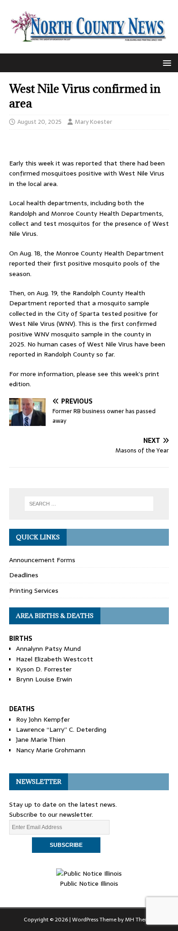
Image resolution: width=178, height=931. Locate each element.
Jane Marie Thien (40, 739)
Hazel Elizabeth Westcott (54, 659)
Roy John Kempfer (43, 719)
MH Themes (140, 919)
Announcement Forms (42, 560)
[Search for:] (89, 503)
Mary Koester (93, 122)
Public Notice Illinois (89, 883)
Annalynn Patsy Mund (48, 649)
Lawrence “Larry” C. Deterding (61, 729)
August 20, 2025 (39, 122)
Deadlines (23, 575)
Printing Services (33, 590)
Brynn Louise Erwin (44, 679)
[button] (165, 62)
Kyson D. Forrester (44, 669)
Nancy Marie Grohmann (50, 750)
